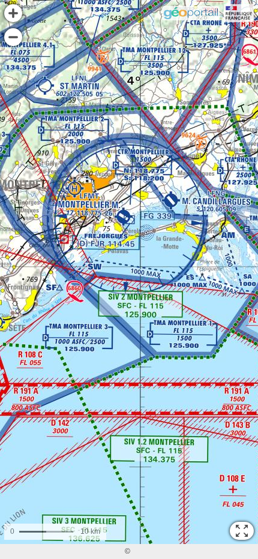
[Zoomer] (13, 13)
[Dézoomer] (13, 37)
